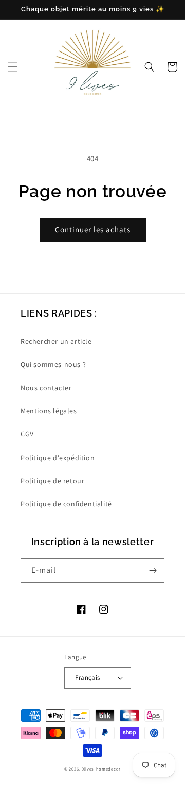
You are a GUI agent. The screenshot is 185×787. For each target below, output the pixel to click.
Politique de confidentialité (66, 504)
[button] (13, 67)
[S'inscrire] (152, 570)
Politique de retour (52, 480)
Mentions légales (49, 410)
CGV (27, 434)
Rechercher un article (56, 341)
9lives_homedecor (101, 769)
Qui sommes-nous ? (53, 364)
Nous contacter (46, 387)
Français (87, 677)
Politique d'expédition (58, 457)
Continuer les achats (93, 229)
